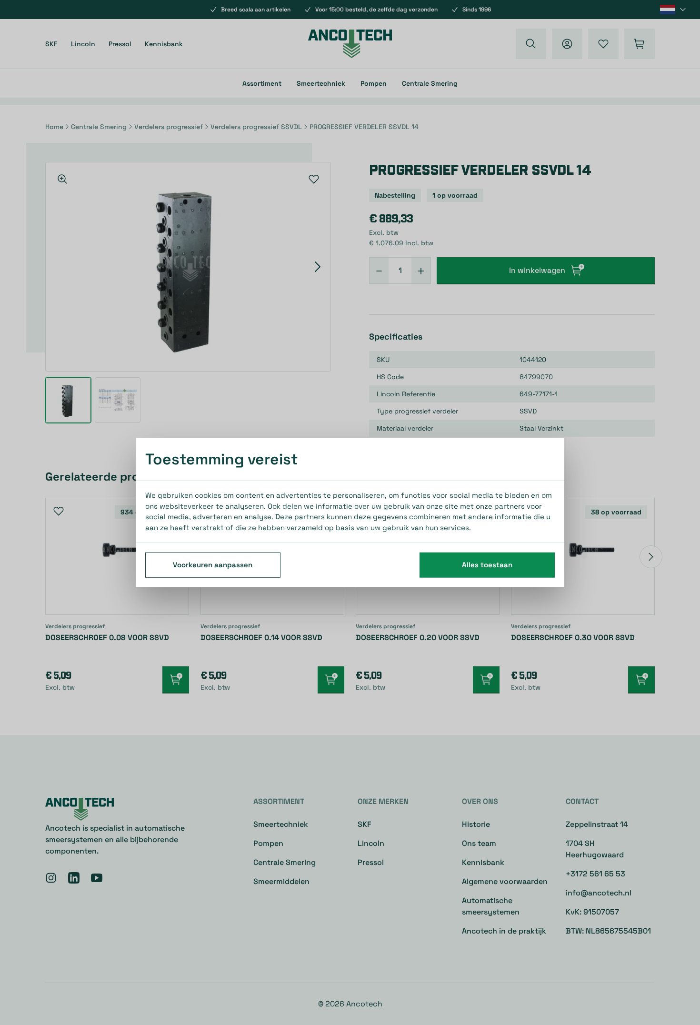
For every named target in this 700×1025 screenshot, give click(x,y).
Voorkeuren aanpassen (212, 564)
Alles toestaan (487, 564)
